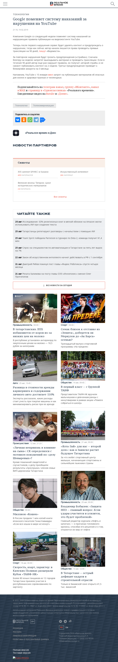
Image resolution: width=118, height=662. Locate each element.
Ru (61, 627)
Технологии (21, 14)
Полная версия (21, 649)
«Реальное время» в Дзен (40, 132)
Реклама (17, 632)
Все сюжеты (60, 196)
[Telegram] (36, 119)
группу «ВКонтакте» (77, 87)
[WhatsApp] (30, 119)
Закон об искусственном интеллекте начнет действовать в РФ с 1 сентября (58, 257)
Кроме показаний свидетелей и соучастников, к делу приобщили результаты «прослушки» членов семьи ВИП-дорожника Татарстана (34, 459)
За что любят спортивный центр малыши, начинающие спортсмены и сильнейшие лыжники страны (81, 455)
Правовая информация (24, 636)
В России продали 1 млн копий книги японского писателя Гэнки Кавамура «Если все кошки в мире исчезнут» (32, 518)
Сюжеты (24, 162)
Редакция (18, 628)
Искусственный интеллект (74, 173)
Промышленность (22, 325)
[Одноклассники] (23, 119)
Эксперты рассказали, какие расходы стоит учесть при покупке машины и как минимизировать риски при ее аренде (34, 396)
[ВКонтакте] (17, 119)
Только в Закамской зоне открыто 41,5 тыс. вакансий (81, 579)
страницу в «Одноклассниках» (47, 90)
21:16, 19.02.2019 (20, 29)
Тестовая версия (22, 652)
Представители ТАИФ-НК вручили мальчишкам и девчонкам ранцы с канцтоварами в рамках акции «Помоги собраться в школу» (82, 394)
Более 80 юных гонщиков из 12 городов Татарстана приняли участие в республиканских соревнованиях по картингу (34, 576)
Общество (18, 510)
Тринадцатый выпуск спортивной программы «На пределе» (80, 337)
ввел (50, 74)
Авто (15, 383)
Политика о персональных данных (31, 639)
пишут (42, 51)
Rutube (50, 93)
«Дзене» (62, 93)
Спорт (16, 563)
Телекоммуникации (43, 105)
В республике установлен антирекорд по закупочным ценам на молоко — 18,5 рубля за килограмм (34, 337)
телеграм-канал (53, 87)
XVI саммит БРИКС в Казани (33, 173)
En (67, 627)
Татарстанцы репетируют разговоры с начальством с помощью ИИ (55, 231)
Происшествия (21, 443)
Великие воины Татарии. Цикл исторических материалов (34, 185)
